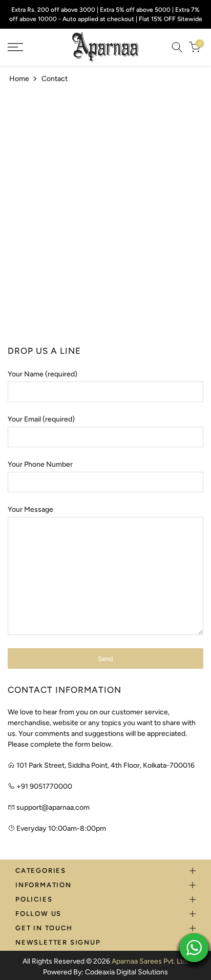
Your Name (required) (42, 374)
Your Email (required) (41, 419)
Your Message (30, 509)
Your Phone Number (40, 464)
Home (19, 78)
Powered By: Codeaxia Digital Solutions (105, 972)
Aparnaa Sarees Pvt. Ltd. (150, 961)
